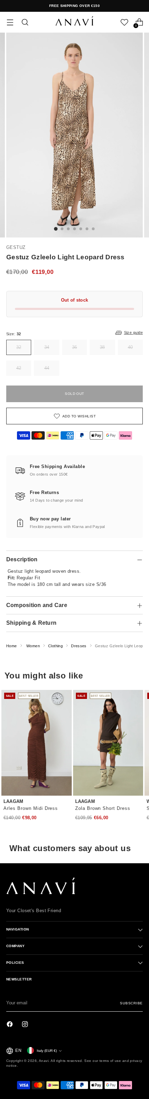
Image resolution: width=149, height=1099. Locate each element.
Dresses (79, 646)
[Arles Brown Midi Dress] (36, 742)
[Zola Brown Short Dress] (108, 742)
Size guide (133, 332)
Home (11, 646)
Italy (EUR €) (47, 1051)
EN (18, 1050)
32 (18, 347)
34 (46, 347)
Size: (13, 334)
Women (33, 646)
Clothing (55, 646)
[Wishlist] (124, 22)
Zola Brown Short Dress (102, 808)
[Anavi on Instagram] (25, 1025)
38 (102, 347)
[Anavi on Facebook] (10, 1025)
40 (130, 347)
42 (18, 368)
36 (74, 347)
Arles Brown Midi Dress (30, 808)
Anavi (44, 1061)
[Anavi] (74, 22)
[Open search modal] (25, 22)
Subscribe (131, 1003)
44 (46, 368)
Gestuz (16, 247)
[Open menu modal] (10, 22)
